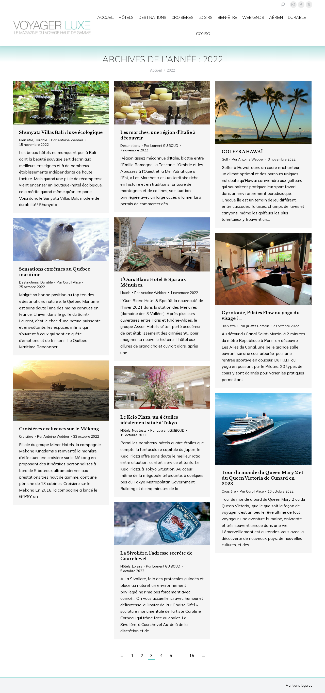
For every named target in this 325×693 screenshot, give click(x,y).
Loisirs (137, 566)
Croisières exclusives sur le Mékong (59, 428)
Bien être (26, 140)
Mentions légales (299, 685)
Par (67, 140)
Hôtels (125, 293)
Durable (41, 140)
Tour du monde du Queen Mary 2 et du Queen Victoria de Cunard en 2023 (262, 478)
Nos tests (139, 430)
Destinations (130, 146)
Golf (225, 159)
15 (191, 655)
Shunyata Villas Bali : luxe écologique (61, 132)
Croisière (26, 436)
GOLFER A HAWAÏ (242, 151)
